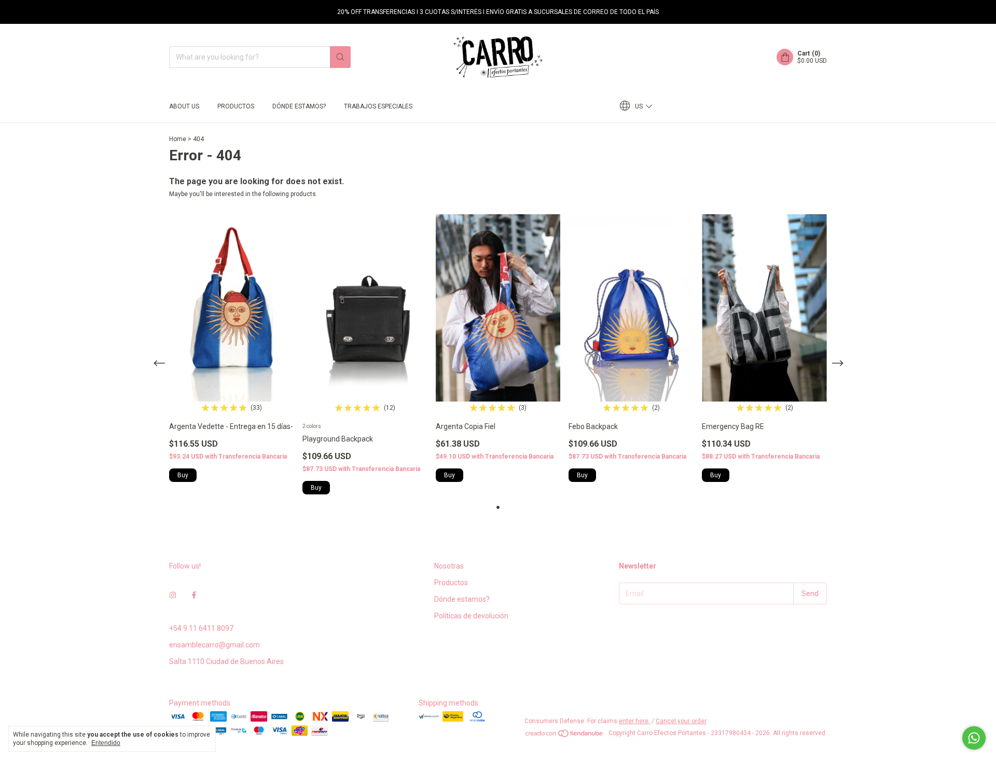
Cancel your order (681, 721)
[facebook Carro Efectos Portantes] (194, 595)
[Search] (340, 57)
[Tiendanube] (564, 735)
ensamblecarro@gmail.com (214, 645)
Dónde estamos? (299, 106)
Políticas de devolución (471, 616)
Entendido (105, 743)
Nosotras (449, 566)
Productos (235, 106)
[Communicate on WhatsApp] (974, 738)
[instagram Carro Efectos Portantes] (172, 595)
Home (177, 139)
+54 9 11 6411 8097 (201, 628)
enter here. (634, 721)
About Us (184, 106)
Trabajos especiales (378, 106)
